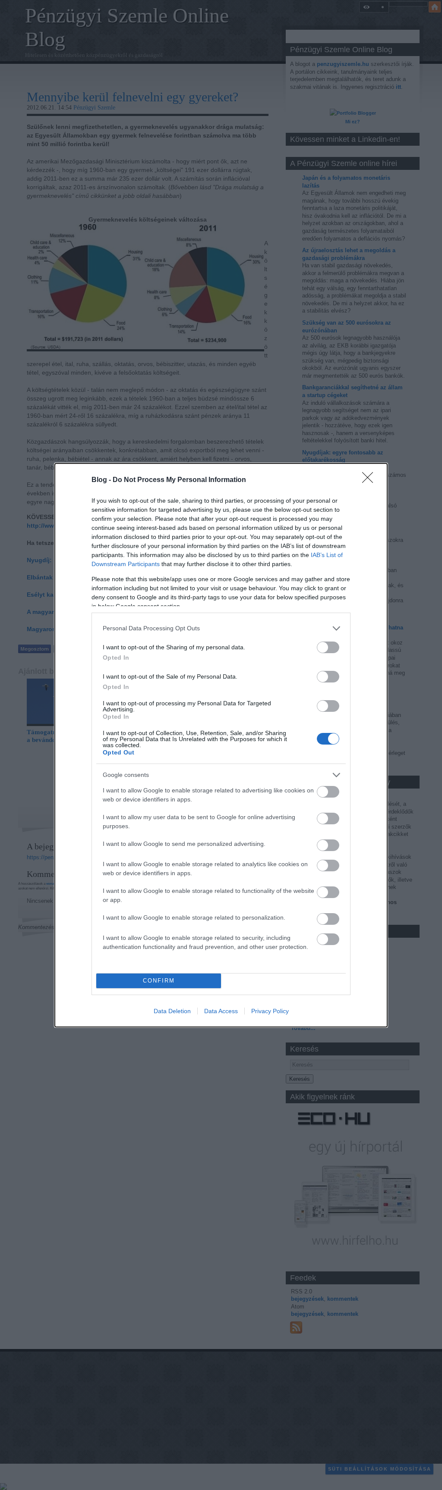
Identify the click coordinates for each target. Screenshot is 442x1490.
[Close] (370, 480)
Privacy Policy (270, 1011)
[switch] (328, 647)
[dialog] (221, 745)
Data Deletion (172, 1011)
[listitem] (221, 628)
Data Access (221, 1011)
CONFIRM (159, 980)
